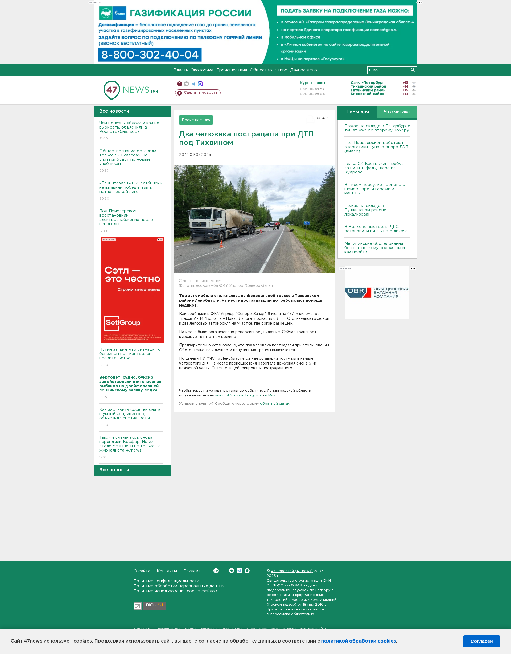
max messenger (200, 83)
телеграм (193, 83)
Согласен (482, 641)
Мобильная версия (179, 83)
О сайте (142, 571)
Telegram (239, 570)
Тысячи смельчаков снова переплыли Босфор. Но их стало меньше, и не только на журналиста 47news (130, 447)
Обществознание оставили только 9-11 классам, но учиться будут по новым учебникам (127, 160)
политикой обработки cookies (358, 641)
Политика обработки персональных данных (179, 586)
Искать (413, 70)
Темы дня (357, 112)
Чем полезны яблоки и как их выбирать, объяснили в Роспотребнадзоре (129, 130)
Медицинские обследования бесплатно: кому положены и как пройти (374, 248)
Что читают (397, 112)
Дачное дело (303, 70)
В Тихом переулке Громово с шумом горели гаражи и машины (374, 189)
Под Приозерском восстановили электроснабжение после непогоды (126, 220)
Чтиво (281, 70)
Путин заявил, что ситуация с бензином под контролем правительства (129, 357)
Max (247, 570)
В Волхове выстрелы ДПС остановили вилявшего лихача (376, 229)
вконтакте (186, 83)
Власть (181, 70)
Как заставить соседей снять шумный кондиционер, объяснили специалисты (129, 417)
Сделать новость (201, 92)
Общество (261, 70)
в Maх (270, 395)
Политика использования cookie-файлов (175, 591)
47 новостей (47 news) (292, 571)
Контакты (167, 571)
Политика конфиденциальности (166, 581)
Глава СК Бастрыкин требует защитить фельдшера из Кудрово (375, 168)
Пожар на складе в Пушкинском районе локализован (365, 210)
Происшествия (231, 70)
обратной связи (274, 403)
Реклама (192, 571)
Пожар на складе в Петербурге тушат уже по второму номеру (377, 128)
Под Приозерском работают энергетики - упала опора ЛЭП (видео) (376, 147)
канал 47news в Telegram (238, 395)
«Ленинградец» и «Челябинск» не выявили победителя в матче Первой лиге (130, 190)
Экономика (202, 70)
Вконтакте (231, 570)
